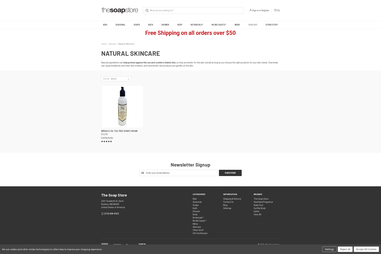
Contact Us (228, 202)
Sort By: (106, 79)
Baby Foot (258, 205)
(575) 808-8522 (111, 213)
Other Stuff (272, 25)
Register (265, 10)
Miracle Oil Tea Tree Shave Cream (119, 131)
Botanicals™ (197, 25)
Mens (237, 25)
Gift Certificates (200, 233)
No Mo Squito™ (219, 25)
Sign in (255, 10)
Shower (165, 25)
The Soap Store (261, 199)
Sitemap (227, 208)
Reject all (345, 249)
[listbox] (121, 79)
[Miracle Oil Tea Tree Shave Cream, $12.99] (122, 106)
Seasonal (120, 25)
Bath (150, 25)
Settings (329, 249)
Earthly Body (260, 208)
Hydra (256, 211)
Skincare (252, 25)
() (278, 10)
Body (179, 25)
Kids (105, 25)
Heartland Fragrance (263, 202)
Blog (225, 205)
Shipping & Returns (232, 199)
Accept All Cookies (366, 249)
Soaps (137, 25)
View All (257, 214)
